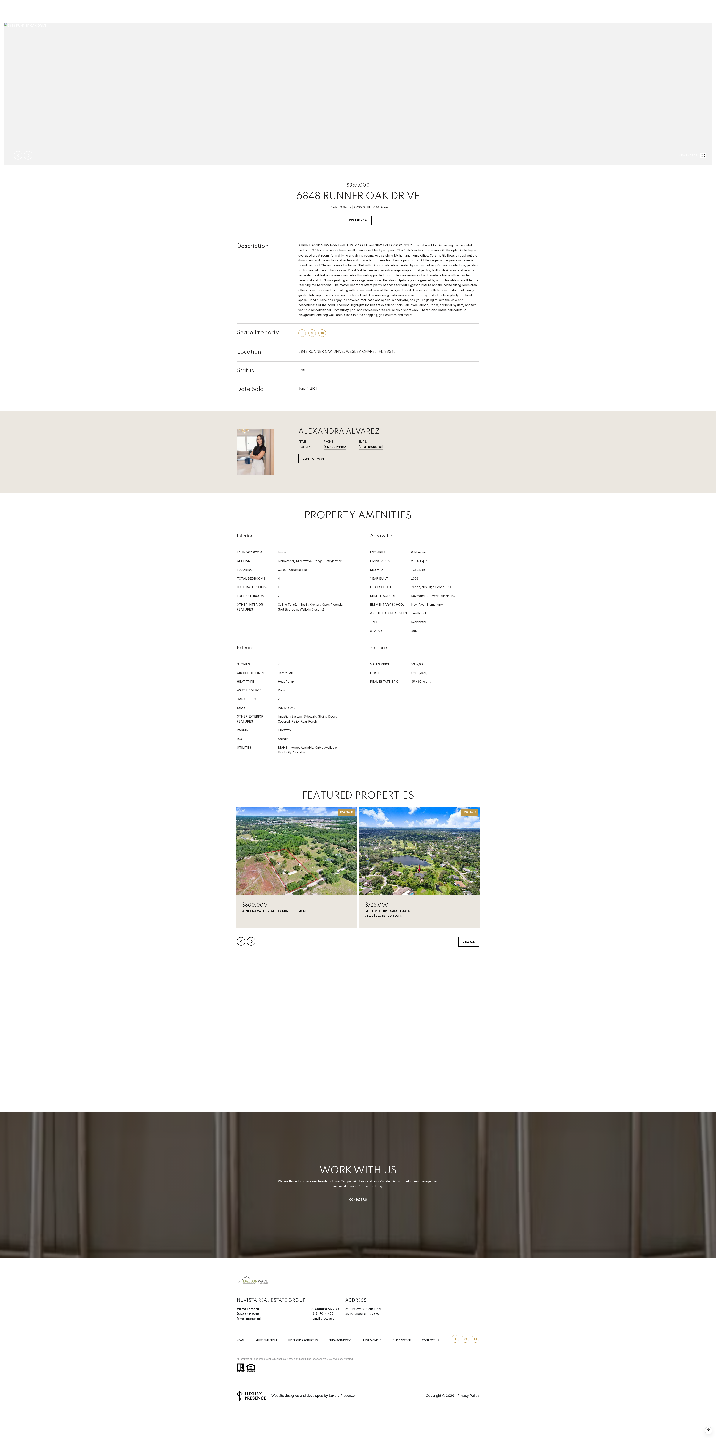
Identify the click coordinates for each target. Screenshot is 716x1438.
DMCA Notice (402, 1340)
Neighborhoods (340, 1340)
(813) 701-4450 (335, 447)
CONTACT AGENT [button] (314, 458)
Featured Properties (303, 1340)
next (28, 155)
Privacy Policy (468, 1396)
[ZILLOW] (475, 1339)
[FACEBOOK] (455, 1339)
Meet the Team (266, 1340)
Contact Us (430, 1340)
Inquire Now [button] (358, 220)
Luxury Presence (342, 1396)
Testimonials (372, 1340)
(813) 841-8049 (248, 1314)
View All (469, 941)
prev (18, 155)
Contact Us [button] (358, 1199)
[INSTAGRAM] (465, 1339)
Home (240, 1340)
